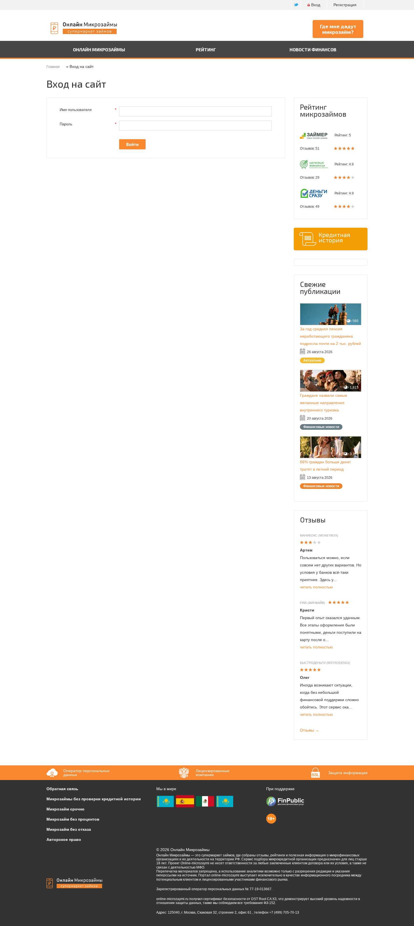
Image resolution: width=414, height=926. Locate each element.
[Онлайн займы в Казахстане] (165, 801)
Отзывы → (309, 730)
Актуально (312, 360)
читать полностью (316, 587)
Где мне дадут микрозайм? (338, 29)
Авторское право (63, 839)
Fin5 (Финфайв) (312, 602)
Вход (315, 5)
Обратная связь (62, 789)
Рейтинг (206, 49)
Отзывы (313, 519)
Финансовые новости (321, 427)
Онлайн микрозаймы (99, 49)
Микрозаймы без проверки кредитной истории (93, 799)
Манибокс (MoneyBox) (319, 535)
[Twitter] (296, 5)
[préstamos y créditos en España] (185, 801)
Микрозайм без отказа (68, 829)
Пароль (88, 124)
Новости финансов (313, 49)
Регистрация (345, 5)
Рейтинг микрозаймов (323, 110)
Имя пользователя (88, 110)
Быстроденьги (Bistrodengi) (325, 662)
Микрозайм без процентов (72, 819)
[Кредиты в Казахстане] (225, 801)
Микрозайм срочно (65, 809)
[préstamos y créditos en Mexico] (205, 801)
